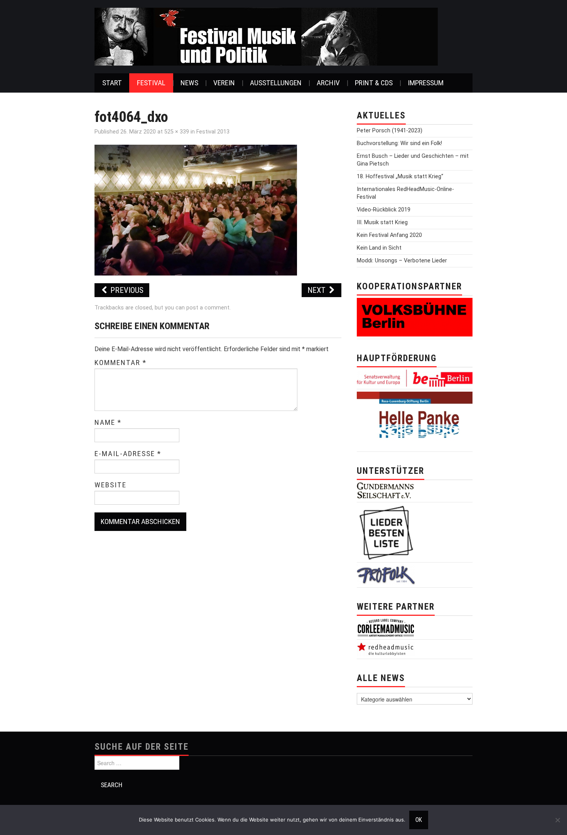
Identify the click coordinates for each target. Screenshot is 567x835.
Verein (224, 82)
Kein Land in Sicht (379, 248)
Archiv (328, 82)
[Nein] (557, 820)
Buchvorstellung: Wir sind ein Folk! (399, 143)
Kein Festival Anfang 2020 (389, 235)
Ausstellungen (276, 82)
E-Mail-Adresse (127, 454)
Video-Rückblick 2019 (383, 209)
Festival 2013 (213, 131)
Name (108, 422)
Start (112, 82)
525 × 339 (176, 131)
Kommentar (120, 363)
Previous (125, 290)
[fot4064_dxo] (195, 209)
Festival (151, 82)
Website (110, 485)
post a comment (208, 307)
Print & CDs (374, 82)
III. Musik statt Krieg (382, 222)
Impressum (426, 82)
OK (418, 819)
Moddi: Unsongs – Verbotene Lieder (402, 260)
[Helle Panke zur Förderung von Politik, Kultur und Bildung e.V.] (414, 420)
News (189, 82)
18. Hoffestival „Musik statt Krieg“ (400, 176)
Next (317, 290)
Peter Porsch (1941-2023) (389, 130)
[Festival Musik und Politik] (266, 36)
